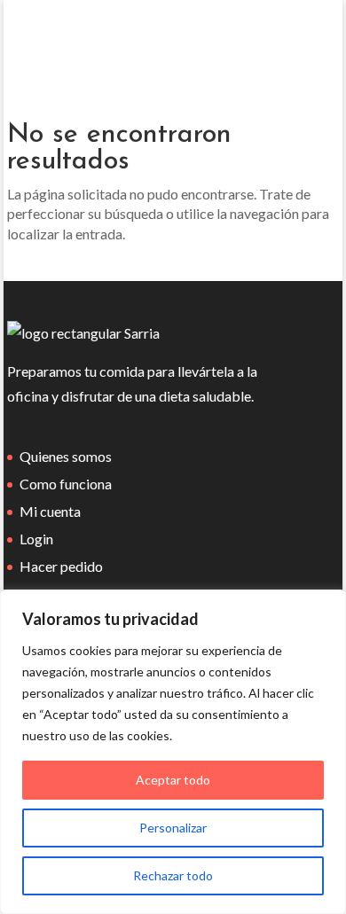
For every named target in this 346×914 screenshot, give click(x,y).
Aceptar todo (173, 779)
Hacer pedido (61, 566)
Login (36, 538)
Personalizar (173, 827)
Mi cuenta (50, 511)
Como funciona (66, 483)
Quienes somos (66, 456)
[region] (173, 752)
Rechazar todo (173, 875)
